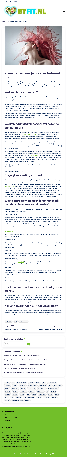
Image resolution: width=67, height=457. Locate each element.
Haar (15, 321)
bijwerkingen (9, 321)
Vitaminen (46, 397)
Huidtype (23, 388)
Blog (7, 69)
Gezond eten (22, 385)
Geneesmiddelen (52, 382)
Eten (44, 382)
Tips (12, 397)
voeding (7, 400)
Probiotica (7, 394)
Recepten (15, 394)
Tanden (57, 394)
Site (41, 454)
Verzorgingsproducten (29, 397)
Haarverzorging (57, 385)
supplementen (42, 394)
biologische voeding (21, 382)
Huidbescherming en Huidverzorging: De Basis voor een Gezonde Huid (25, 364)
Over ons (7, 415)
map (44, 454)
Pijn (47, 391)
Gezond (14, 385)
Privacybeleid (50, 454)
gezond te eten (34, 155)
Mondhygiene (24, 391)
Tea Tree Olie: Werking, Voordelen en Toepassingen (19, 368)
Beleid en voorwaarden (12, 417)
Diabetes (31, 382)
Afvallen (7, 382)
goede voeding (42, 385)
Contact (7, 420)
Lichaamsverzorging (53, 388)
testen (6, 397)
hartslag (7, 388)
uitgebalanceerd (23, 321)
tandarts (50, 394)
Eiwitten (38, 382)
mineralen (15, 391)
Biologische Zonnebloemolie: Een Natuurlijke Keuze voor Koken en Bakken (26, 360)
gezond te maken (10, 186)
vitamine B (21, 262)
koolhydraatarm (41, 388)
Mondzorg (32, 391)
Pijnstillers (53, 391)
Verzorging (18, 397)
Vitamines (54, 397)
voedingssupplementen (17, 400)
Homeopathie (15, 388)
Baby (13, 382)
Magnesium (7, 391)
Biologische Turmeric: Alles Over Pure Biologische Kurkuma (22, 356)
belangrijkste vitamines (30, 134)
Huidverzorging (31, 388)
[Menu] (64, 11)
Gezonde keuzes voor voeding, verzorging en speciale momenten (23, 372)
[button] (28, 344)
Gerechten (7, 385)
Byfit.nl (37, 454)
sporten (34, 394)
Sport (28, 394)
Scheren (22, 394)
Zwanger (27, 400)
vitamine (39, 397)
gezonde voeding (32, 385)
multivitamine (40, 391)
